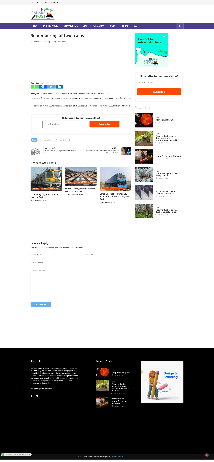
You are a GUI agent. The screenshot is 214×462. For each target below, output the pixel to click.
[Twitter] (51, 87)
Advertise (54, 2)
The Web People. (117, 457)
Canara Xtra (98, 26)
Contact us (45, 2)
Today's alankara (161, 154)
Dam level (159, 189)
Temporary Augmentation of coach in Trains (44, 195)
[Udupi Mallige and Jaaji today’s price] (144, 174)
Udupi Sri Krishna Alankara (168, 156)
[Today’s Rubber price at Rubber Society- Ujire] (144, 211)
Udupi (85, 26)
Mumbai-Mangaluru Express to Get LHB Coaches (80, 190)
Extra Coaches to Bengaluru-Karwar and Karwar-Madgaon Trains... (114, 196)
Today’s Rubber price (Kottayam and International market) (166, 138)
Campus (113, 26)
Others (125, 26)
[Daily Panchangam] (144, 120)
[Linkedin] (59, 87)
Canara (35, 188)
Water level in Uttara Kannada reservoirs (165, 192)
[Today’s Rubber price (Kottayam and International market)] (144, 138)
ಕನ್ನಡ (135, 26)
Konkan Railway (45, 140)
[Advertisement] (81, 64)
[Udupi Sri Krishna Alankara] (144, 156)
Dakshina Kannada (50, 26)
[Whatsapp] (35, 87)
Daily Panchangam (164, 119)
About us (35, 2)
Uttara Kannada (71, 26)
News (35, 26)
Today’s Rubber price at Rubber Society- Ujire (166, 211)
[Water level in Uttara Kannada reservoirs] (144, 192)
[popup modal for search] (180, 26)
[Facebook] (43, 87)
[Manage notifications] (207, 455)
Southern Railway (62, 140)
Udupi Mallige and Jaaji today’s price (166, 174)
